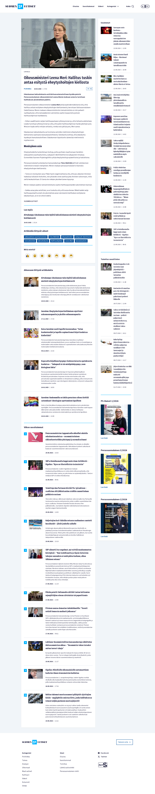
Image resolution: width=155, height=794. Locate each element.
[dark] (143, 6)
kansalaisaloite (81, 241)
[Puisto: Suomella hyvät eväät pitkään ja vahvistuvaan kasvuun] (106, 218)
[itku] (42, 256)
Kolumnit (26, 782)
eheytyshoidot (67, 237)
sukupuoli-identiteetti (83, 237)
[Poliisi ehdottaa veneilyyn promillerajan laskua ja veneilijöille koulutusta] (106, 173)
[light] (148, 6)
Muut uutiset (27, 771)
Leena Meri (69, 241)
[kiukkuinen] (49, 256)
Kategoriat (111, 6)
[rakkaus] (64, 256)
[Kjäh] (71, 256)
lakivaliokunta (43, 241)
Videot (100, 6)
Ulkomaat (26, 767)
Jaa (88, 89)
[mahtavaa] (56, 256)
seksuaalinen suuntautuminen (36, 237)
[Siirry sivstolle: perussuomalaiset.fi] (115, 765)
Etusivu (76, 6)
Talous (24, 760)
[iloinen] (35, 256)
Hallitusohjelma (56, 241)
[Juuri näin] (27, 256)
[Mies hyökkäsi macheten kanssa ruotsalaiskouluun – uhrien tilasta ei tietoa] (106, 82)
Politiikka (27, 89)
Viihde (24, 786)
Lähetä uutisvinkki (67, 767)
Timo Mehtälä (54, 237)
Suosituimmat (88, 6)
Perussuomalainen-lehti (69, 771)
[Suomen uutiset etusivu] (17, 6)
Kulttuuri (25, 775)
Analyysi (25, 764)
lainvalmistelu (30, 241)
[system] (145, 6)
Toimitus (63, 764)
